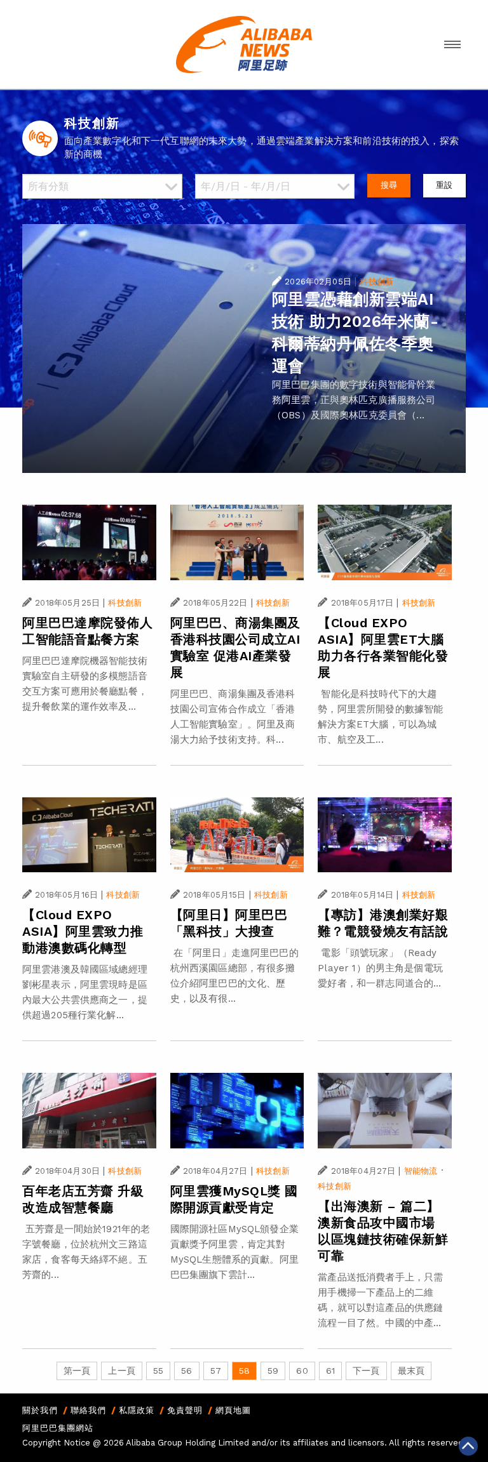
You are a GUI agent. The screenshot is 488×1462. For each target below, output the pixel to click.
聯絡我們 (88, 1410)
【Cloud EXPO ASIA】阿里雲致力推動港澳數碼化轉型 (83, 931)
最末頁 (411, 1371)
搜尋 (389, 185)
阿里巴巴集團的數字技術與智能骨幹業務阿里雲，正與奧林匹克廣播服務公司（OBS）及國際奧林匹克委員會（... (354, 400)
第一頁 (77, 1371)
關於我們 (40, 1410)
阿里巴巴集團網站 (57, 1428)
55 (158, 1371)
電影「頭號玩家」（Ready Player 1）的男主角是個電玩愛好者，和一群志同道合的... (380, 968)
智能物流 (421, 1171)
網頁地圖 (233, 1410)
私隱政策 (136, 1410)
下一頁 (366, 1371)
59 (273, 1371)
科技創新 (376, 281)
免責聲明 (185, 1410)
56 (186, 1371)
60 (302, 1371)
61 (330, 1371)
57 (215, 1371)
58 (244, 1371)
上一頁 (121, 1371)
